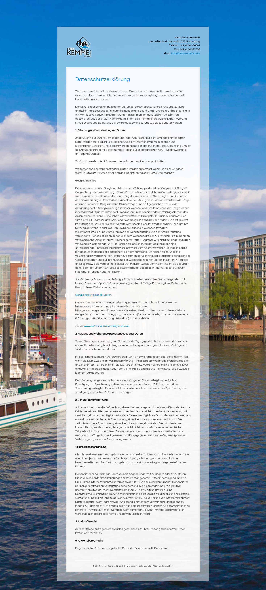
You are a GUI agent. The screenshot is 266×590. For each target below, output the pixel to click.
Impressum (131, 566)
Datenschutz (145, 566)
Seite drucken (166, 566)
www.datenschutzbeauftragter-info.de (106, 326)
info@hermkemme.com (185, 53)
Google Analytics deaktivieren (93, 295)
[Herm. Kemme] (79, 47)
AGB (155, 566)
